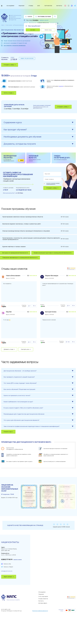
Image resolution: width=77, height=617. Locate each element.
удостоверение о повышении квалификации (14, 45)
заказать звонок (17, 559)
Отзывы (31, 5)
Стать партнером (43, 596)
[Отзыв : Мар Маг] (3, 342)
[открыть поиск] (55, 16)
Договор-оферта (42, 603)
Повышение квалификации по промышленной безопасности (20, 257)
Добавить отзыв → (9, 349)
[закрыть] (56, 24)
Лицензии (21, 5)
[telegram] (75, 5)
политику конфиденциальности (53, 184)
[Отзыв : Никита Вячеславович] (3, 306)
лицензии (61, 86)
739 (68, 341)
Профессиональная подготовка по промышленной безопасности (52, 253)
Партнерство (48, 5)
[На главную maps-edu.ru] (11, 17)
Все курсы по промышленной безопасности (15, 253)
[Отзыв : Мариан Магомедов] (42, 305)
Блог (38, 5)
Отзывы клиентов (43, 598)
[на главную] (1, 5)
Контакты (59, 5)
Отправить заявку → (10, 64)
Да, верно (32, 29)
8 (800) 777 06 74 (6, 559)
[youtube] (65, 5)
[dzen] (68, 5)
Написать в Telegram (8, 566)
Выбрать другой (44, 20)
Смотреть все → (26, 349)
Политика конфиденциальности (40, 610)
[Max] (71, 5)
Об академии (10, 5)
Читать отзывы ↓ (9, 93)
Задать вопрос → (9, 576)
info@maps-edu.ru (6, 571)
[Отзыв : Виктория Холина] (42, 342)
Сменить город (48, 29)
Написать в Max (7, 563)
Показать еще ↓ (8, 431)
